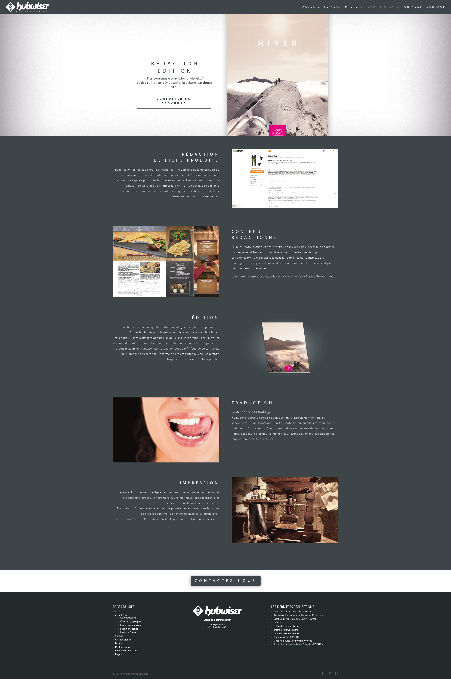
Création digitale (123, 640)
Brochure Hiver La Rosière (286, 630)
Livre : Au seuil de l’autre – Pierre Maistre (293, 612)
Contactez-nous (226, 581)
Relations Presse (128, 632)
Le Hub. (332, 7)
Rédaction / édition (129, 629)
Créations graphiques (130, 621)
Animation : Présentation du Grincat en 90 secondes (299, 615)
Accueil (311, 7)
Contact (436, 7)
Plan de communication (131, 625)
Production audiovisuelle (127, 651)
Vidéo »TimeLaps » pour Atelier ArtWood (293, 641)
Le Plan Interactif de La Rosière (288, 626)
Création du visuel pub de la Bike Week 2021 (295, 619)
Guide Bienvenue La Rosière (287, 634)
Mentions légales (123, 647)
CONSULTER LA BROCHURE (174, 101)
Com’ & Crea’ (381, 7)
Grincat (413, 7)
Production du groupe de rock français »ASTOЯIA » (298, 644)
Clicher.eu (143, 674)
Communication (128, 618)
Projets (354, 7)
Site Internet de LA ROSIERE (286, 637)
